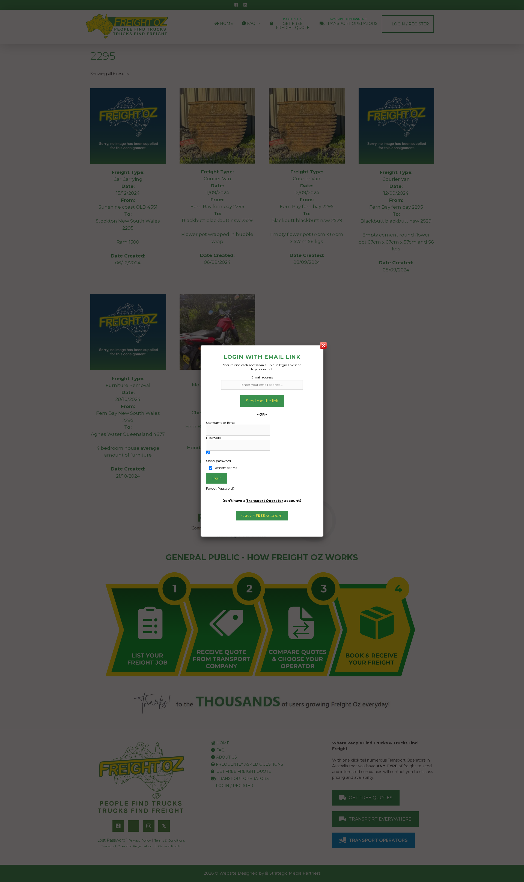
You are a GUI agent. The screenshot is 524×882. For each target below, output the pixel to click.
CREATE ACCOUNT (262, 516)
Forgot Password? (220, 488)
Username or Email (221, 423)
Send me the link (262, 400)
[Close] (323, 345)
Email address (262, 377)
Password (213, 438)
